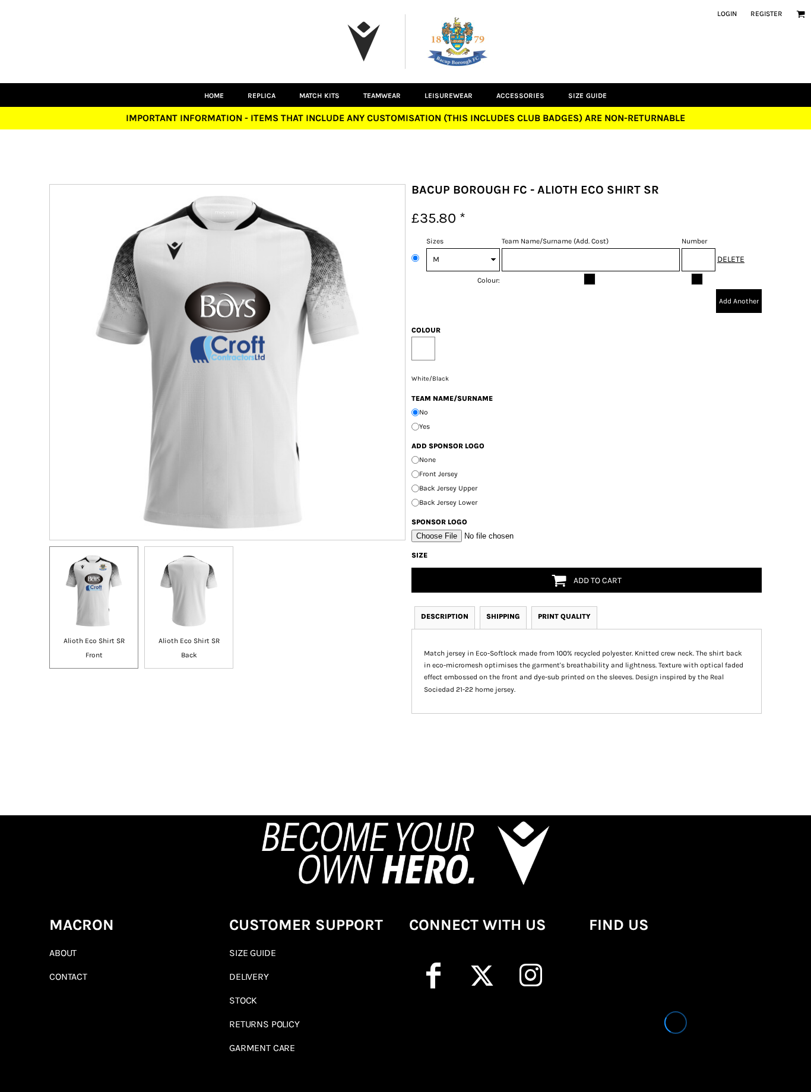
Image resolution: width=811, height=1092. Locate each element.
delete (731, 259)
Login (727, 14)
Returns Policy (264, 1024)
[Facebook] (433, 975)
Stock (243, 1000)
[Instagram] (530, 975)
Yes (424, 426)
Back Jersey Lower (448, 502)
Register (766, 14)
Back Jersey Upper (448, 488)
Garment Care (262, 1047)
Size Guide (252, 952)
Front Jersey (438, 474)
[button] (800, 14)
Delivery (249, 976)
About (63, 952)
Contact (68, 976)
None (427, 459)
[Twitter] (482, 975)
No (423, 412)
